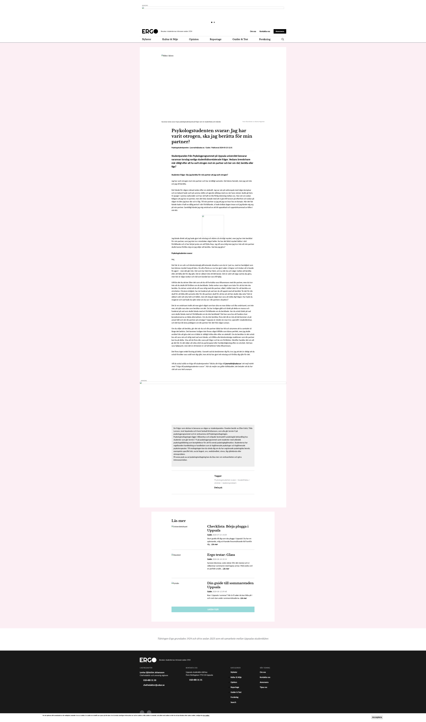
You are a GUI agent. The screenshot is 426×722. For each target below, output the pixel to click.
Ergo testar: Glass (221, 555)
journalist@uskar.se (197, 148)
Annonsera (280, 31)
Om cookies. (206, 715)
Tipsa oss (263, 687)
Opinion (194, 39)
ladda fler (213, 609)
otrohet (217, 483)
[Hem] (150, 31)
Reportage (215, 39)
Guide (208, 148)
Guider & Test (240, 39)
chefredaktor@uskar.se (154, 685)
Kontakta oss (265, 31)
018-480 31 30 (149, 680)
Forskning (264, 39)
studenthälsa (243, 480)
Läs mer (214, 544)
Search (282, 39)
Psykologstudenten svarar (225, 480)
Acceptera (377, 717)
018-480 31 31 (195, 679)
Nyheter (146, 39)
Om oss (253, 31)
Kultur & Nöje (170, 39)
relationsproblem (229, 483)
